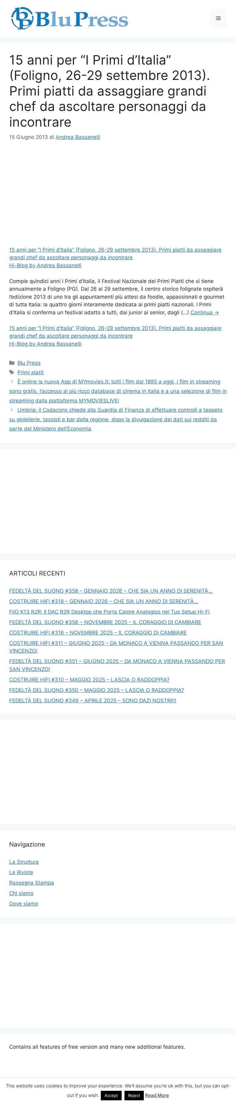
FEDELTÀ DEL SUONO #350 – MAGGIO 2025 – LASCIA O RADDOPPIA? (96, 690)
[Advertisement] (118, 195)
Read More (157, 1095)
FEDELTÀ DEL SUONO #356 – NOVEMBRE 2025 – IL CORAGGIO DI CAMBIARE (105, 622)
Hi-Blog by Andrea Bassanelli (45, 265)
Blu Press (29, 363)
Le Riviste (21, 872)
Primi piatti (31, 372)
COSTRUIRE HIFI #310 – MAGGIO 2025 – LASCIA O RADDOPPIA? (89, 680)
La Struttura (24, 862)
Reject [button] (134, 1095)
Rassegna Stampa (31, 883)
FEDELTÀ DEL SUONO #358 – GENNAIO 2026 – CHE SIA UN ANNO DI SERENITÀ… (111, 591)
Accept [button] (111, 1095)
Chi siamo (21, 893)
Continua (205, 312)
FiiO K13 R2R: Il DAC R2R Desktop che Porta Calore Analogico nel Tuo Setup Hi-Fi (109, 612)
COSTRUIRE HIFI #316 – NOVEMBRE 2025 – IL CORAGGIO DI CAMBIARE (98, 633)
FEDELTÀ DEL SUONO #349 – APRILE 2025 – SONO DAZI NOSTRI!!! (92, 700)
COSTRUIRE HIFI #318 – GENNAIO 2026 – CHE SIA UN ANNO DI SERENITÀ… (103, 601)
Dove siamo (23, 904)
